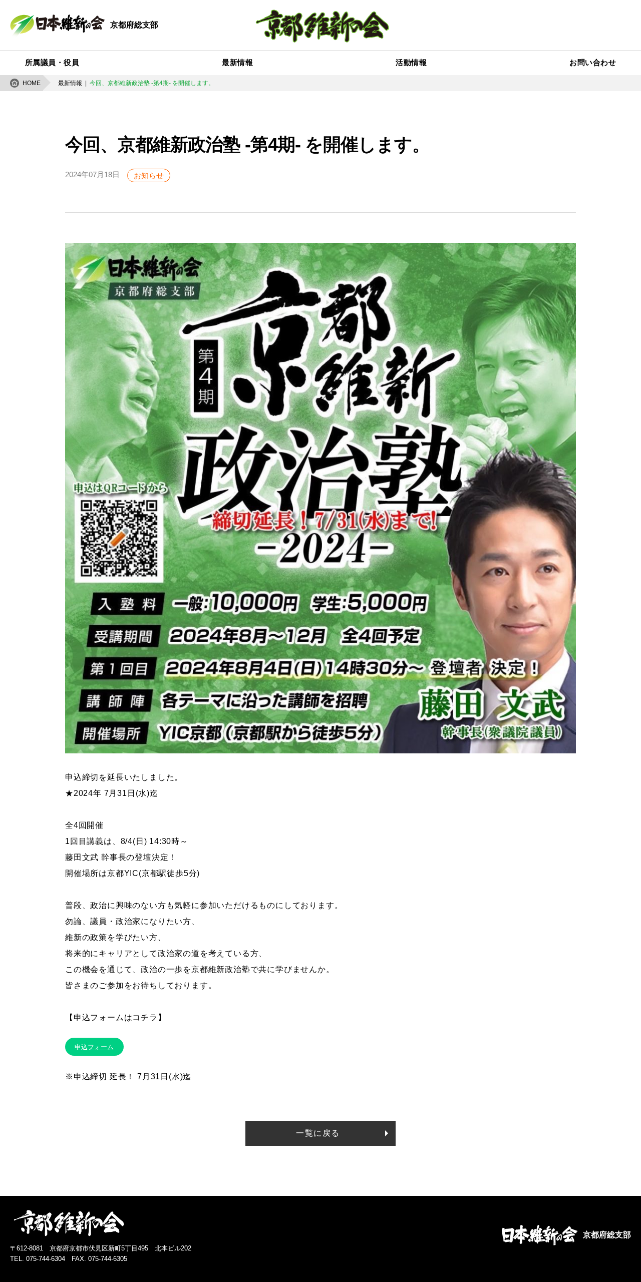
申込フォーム (94, 1047)
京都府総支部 (134, 25)
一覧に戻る (318, 1133)
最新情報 (70, 83)
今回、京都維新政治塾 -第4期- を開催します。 (152, 83)
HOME (32, 83)
